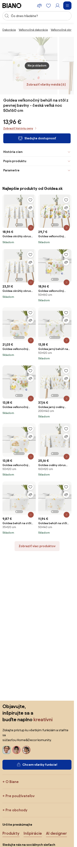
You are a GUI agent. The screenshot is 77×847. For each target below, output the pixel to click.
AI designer (56, 833)
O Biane (12, 782)
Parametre (11, 170)
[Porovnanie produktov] (39, 5)
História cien (13, 152)
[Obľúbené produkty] (48, 5)
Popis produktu (14, 161)
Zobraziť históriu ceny (18, 128)
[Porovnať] (30, 207)
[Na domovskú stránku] (11, 5)
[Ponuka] (67, 5)
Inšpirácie (33, 833)
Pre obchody (16, 810)
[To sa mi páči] (30, 200)
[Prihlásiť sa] (57, 5)
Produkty (11, 833)
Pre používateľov (20, 796)
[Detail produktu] (31, 228)
